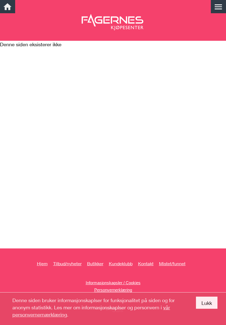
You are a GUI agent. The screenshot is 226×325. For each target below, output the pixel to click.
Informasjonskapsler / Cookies (113, 282)
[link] (7, 6)
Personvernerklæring (113, 290)
